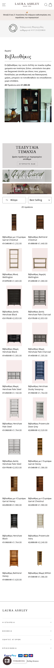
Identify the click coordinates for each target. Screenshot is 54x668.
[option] (27, 15)
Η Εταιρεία (8, 622)
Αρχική (8, 50)
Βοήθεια (7, 631)
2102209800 (40, 30)
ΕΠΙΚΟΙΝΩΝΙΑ (9, 648)
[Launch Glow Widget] (7, 660)
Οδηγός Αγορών (11, 639)
